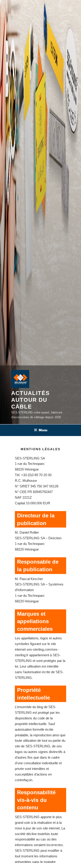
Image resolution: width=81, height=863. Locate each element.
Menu (43, 430)
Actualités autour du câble (30, 400)
